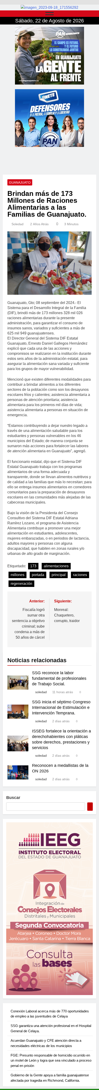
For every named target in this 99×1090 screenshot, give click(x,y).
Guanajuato (20, 182)
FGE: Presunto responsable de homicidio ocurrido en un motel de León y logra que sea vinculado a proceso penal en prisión (51, 1060)
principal (59, 575)
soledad (17, 224)
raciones (80, 575)
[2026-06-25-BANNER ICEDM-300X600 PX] (49, 908)
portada (38, 575)
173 (33, 566)
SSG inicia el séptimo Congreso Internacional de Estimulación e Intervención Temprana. (61, 707)
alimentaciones (56, 566)
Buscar (13, 797)
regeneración (21, 584)
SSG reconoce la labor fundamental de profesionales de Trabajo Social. (59, 678)
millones (17, 575)
